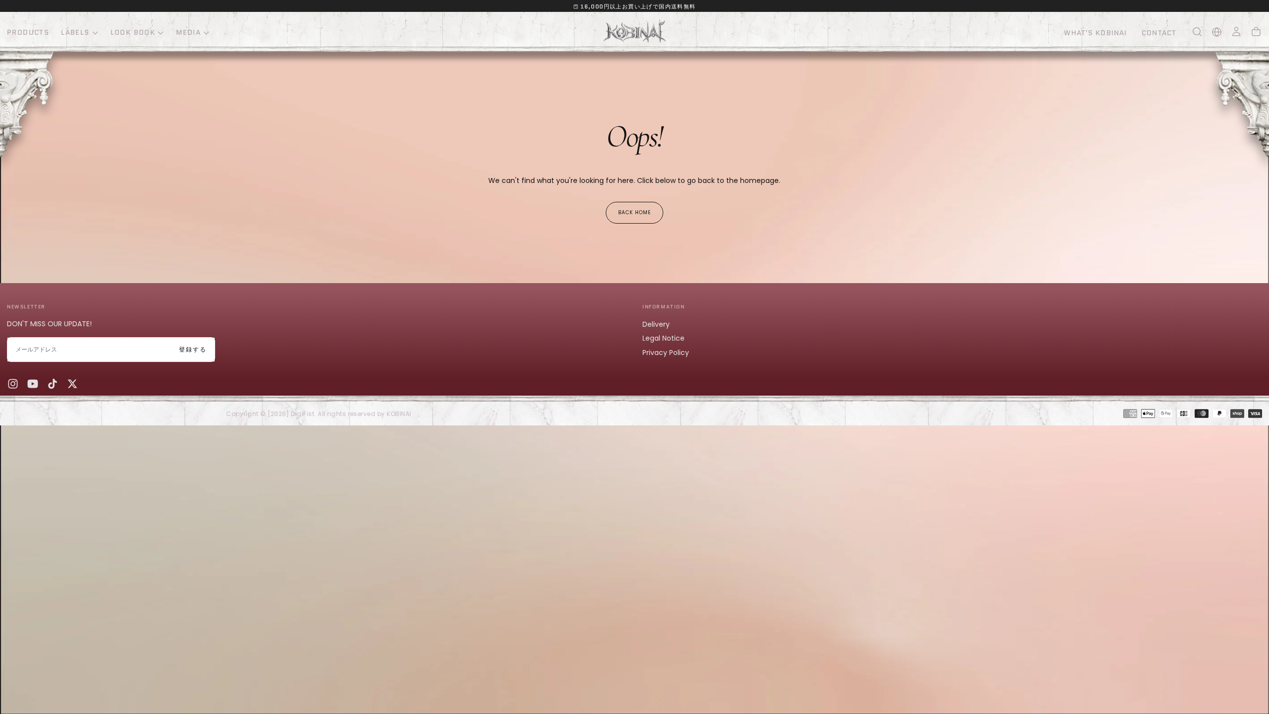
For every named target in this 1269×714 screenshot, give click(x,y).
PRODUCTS (28, 32)
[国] (1216, 32)
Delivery (656, 324)
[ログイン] (1236, 32)
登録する (193, 349)
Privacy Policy (665, 352)
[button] (1197, 32)
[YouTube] (33, 384)
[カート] (1256, 32)
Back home (634, 212)
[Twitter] (72, 384)
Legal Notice (663, 338)
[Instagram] (13, 384)
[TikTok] (52, 384)
